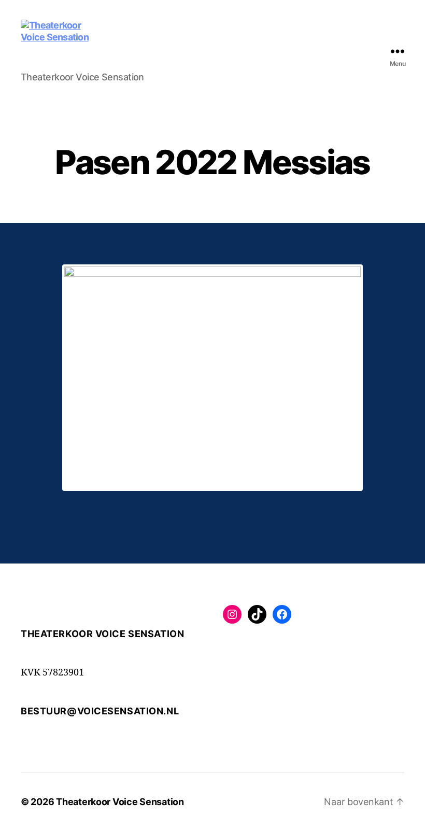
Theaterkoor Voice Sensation (120, 801)
